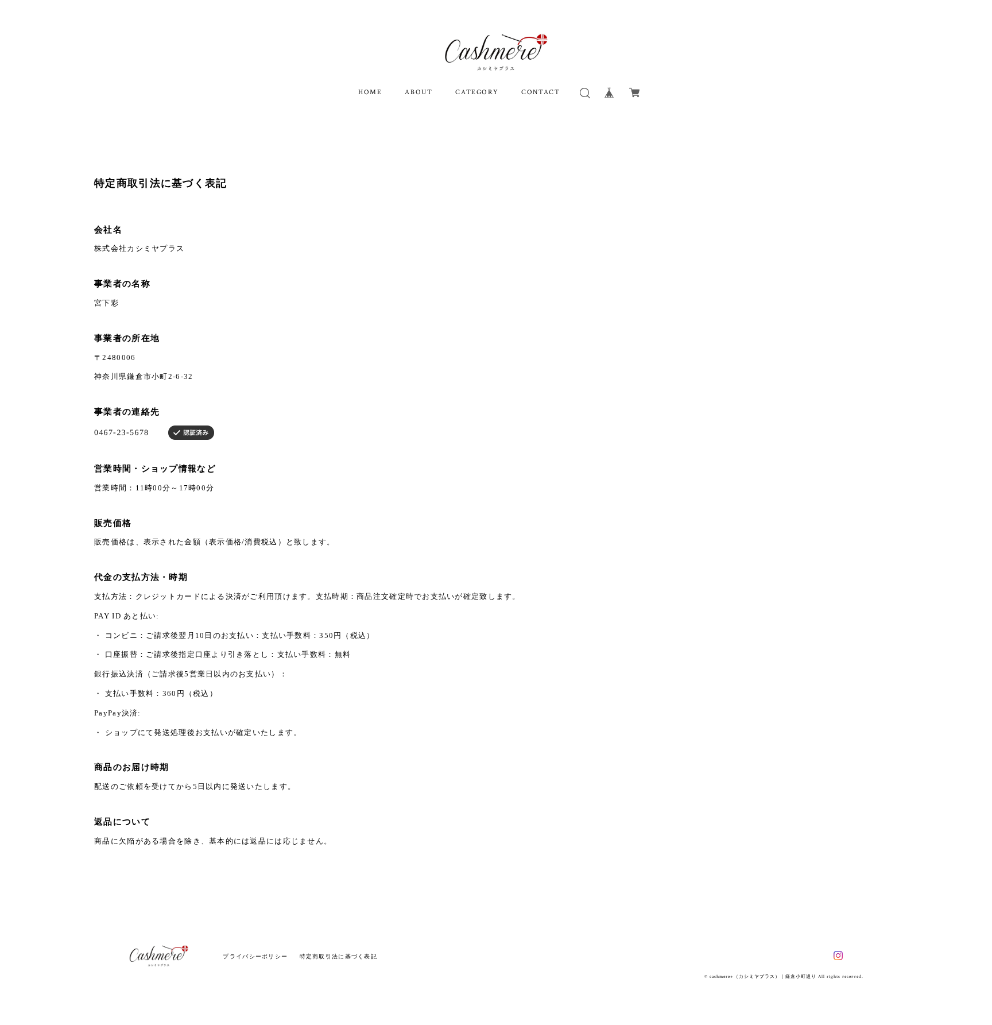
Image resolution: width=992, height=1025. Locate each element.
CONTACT (540, 92)
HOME (370, 92)
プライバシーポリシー (255, 956)
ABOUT (418, 92)
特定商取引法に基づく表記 (338, 956)
